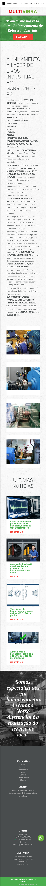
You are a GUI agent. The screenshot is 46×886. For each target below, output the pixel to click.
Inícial (23, 765)
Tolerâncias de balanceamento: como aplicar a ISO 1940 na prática (21, 612)
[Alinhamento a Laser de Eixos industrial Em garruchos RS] (23, 342)
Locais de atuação (23, 777)
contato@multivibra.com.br (23, 845)
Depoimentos (23, 770)
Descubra (21, 37)
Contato (23, 775)
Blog (23, 772)
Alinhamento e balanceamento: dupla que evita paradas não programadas (21, 654)
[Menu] (4, 3)
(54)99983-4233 (24, 839)
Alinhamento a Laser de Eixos (23, 790)
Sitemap (23, 780)
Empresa (23, 767)
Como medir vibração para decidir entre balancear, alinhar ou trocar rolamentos (21, 524)
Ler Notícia (15, 532)
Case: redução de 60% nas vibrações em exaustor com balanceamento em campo (21, 568)
